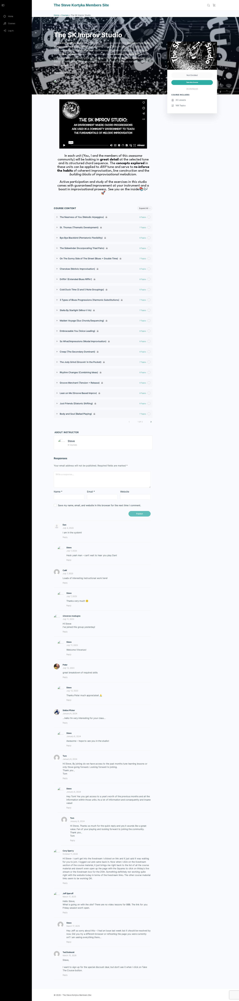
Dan (64, 525)
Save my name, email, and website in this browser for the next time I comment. (99, 505)
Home (56, 15)
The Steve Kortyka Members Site (81, 5)
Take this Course (192, 82)
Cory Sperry (68, 851)
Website (124, 491)
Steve (71, 441)
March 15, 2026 (69, 955)
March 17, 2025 (69, 896)
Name (58, 491)
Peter (65, 665)
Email (91, 491)
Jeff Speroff (68, 893)
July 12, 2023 (68, 668)
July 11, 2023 (68, 619)
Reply (65, 537)
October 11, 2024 (70, 854)
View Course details (64, 73)
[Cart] (214, 5)
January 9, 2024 (77, 821)
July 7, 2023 (71, 551)
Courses (65, 15)
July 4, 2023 (68, 528)
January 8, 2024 (73, 736)
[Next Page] (151, 422)
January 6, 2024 (70, 713)
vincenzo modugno (71, 616)
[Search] (208, 5)
